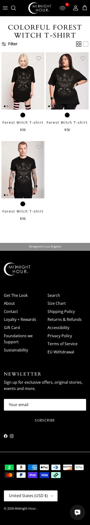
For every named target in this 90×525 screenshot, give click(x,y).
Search (54, 295)
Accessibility (58, 327)
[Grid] (79, 44)
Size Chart (57, 303)
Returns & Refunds (65, 319)
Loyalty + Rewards (20, 319)
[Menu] (5, 8)
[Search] (16, 8)
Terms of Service (63, 343)
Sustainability (16, 350)
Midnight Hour (25, 508)
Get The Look (16, 295)
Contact (11, 311)
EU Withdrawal (61, 352)
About (9, 303)
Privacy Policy (60, 335)
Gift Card (12, 327)
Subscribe (45, 420)
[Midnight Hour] (39, 8)
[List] (86, 44)
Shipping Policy (61, 311)
